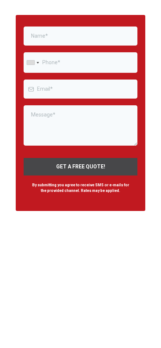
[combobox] (32, 62)
